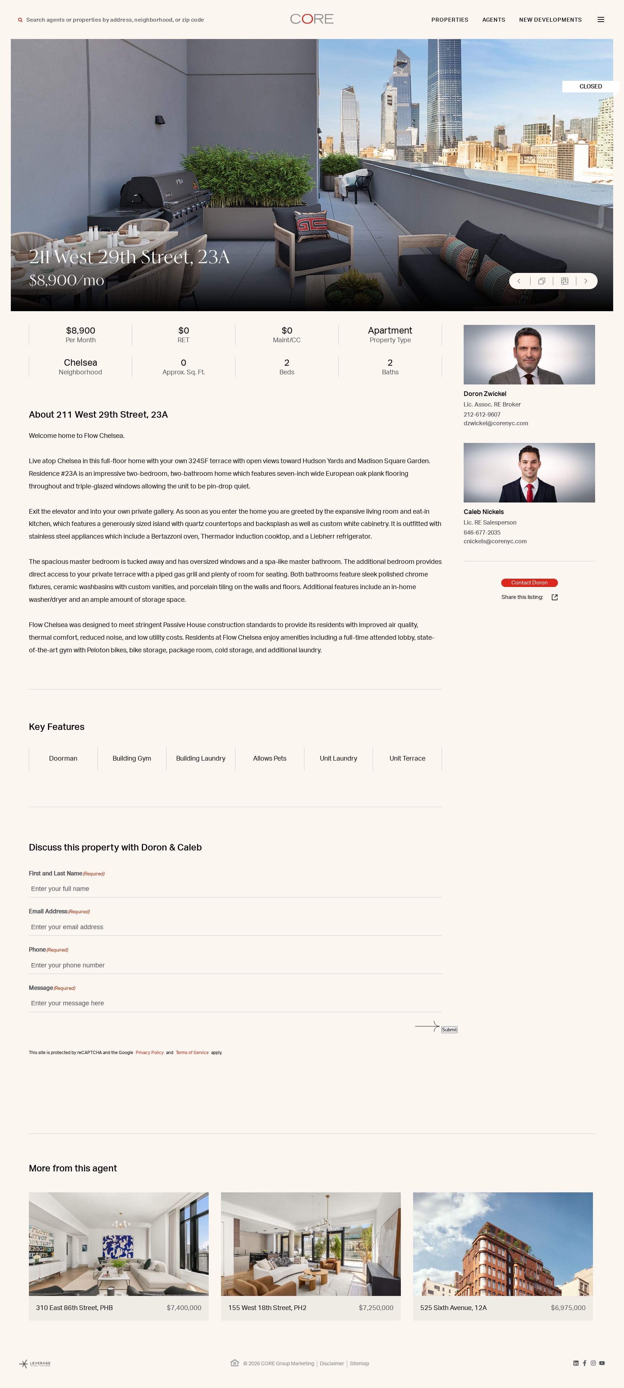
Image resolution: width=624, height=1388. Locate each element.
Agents (494, 20)
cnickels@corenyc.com (495, 541)
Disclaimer (332, 1363)
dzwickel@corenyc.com (496, 423)
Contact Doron (529, 583)
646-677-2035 (482, 533)
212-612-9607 (482, 415)
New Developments (550, 20)
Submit (449, 1029)
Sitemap (359, 1363)
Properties (450, 20)
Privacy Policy (150, 1052)
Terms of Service (192, 1052)
